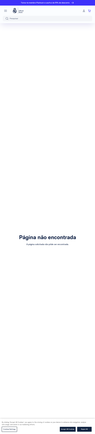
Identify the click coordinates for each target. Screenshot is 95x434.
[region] (47, 426)
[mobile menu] (5, 11)
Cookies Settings (9, 429)
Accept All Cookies (67, 429)
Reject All (84, 429)
